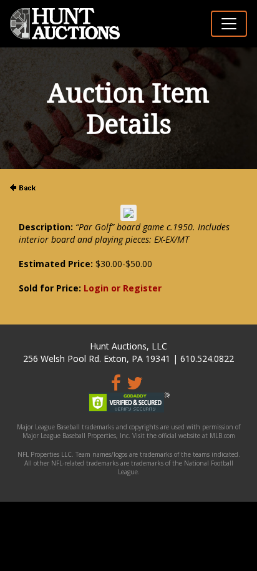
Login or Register (123, 288)
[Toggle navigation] (229, 24)
